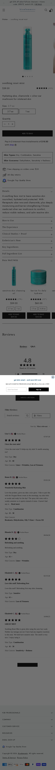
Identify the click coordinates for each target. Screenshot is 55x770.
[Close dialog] (53, 377)
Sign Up (38, 389)
